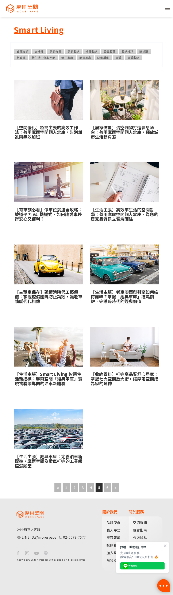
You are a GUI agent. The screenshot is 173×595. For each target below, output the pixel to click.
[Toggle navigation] (167, 8)
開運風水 (85, 58)
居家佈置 (55, 51)
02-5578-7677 (74, 537)
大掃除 (39, 51)
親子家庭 (67, 58)
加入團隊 (113, 552)
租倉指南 (140, 530)
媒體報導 (113, 545)
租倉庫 (21, 58)
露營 (118, 58)
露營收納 (133, 58)
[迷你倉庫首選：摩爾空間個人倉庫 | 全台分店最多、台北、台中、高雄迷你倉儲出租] (20, 8)
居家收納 (73, 51)
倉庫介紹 (22, 51)
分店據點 (140, 537)
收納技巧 (127, 51)
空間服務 (140, 522)
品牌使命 (113, 522)
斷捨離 (143, 51)
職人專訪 (113, 530)
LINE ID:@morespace (39, 537)
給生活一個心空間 (43, 58)
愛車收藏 (109, 51)
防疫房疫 (103, 58)
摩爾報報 (113, 537)
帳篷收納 (91, 51)
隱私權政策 (115, 560)
